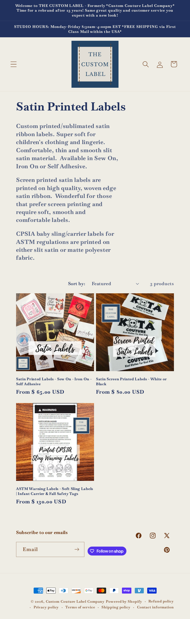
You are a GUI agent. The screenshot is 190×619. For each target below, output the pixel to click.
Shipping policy (116, 607)
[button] (13, 64)
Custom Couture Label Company (75, 601)
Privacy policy (46, 607)
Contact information (155, 607)
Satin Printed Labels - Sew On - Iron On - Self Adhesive (54, 381)
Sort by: (76, 283)
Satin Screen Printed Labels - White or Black (131, 381)
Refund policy (161, 601)
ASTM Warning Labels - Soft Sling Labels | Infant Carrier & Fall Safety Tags (54, 491)
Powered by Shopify (124, 601)
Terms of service (80, 607)
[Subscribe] (77, 549)
